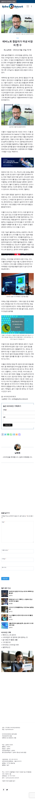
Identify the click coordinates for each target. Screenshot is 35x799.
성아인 (10, 611)
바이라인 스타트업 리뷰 (11, 645)
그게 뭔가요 (7, 642)
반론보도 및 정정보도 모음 (9, 737)
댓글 (3, 522)
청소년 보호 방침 (21, 752)
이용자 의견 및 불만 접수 (8, 781)
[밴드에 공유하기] (11, 434)
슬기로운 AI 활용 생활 (10, 640)
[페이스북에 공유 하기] (2, 434)
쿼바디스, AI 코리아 (9, 635)
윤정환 (10, 603)
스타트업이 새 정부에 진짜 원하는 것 (15, 637)
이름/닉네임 (5, 550)
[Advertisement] (17, 490)
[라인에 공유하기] (8, 434)
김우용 (10, 619)
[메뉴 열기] (31, 6)
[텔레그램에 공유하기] (13, 434)
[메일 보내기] (16, 434)
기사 (17, 38)
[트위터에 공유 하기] (5, 434)
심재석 (10, 595)
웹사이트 (4, 567)
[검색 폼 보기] (28, 6)
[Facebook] (3, 789)
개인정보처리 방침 (7, 736)
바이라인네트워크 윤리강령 (9, 734)
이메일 (4, 558)
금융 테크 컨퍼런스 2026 (8, 1)
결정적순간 (6, 647)
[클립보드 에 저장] (19, 434)
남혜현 (8, 50)
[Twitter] (7, 789)
